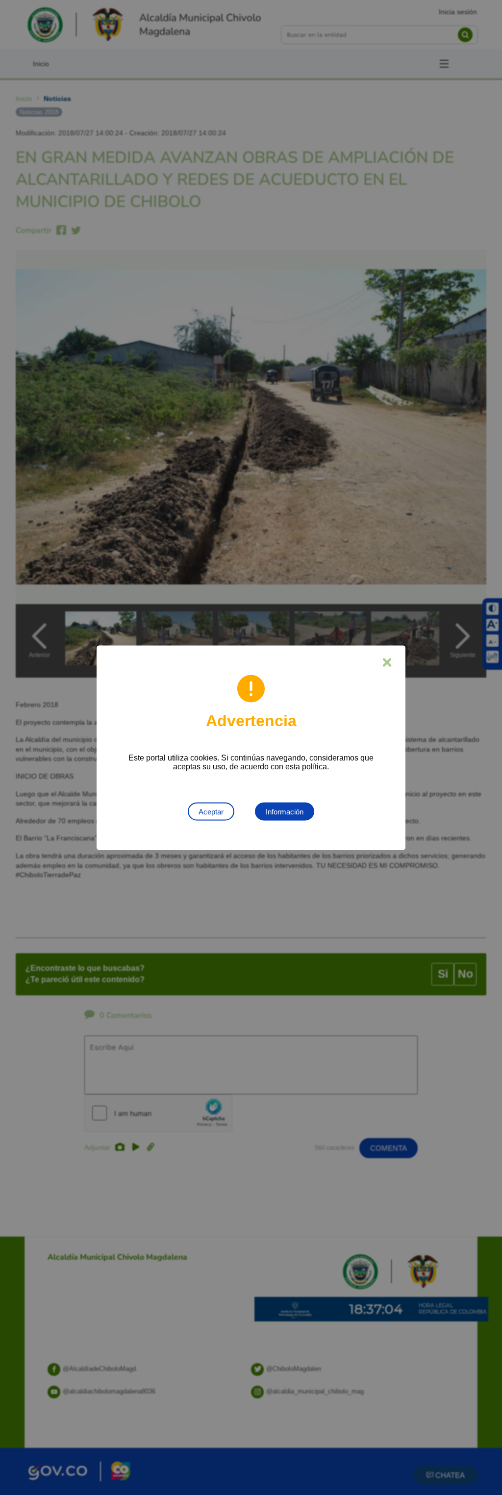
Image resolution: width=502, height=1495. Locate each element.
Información (284, 811)
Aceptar (211, 811)
